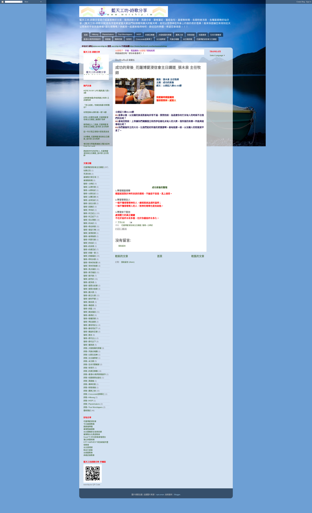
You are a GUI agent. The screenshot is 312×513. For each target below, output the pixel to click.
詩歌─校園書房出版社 (92, 378)
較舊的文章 (197, 256)
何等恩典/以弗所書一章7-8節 (95, 112)
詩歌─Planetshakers (91, 404)
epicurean (160, 494)
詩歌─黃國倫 (88, 381)
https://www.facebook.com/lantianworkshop (148, 46)
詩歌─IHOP (88, 401)
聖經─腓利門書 (89, 299)
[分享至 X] (121, 229)
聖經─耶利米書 (89, 259)
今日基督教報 (88, 424)
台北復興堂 (161, 39)
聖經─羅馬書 (88, 345)
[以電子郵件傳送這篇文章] (116, 229)
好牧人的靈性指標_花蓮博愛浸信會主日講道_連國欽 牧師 (95, 118)
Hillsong (95, 34)
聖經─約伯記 (88, 243)
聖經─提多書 (88, 282)
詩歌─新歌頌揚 (89, 387)
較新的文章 (121, 256)
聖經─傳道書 (88, 305)
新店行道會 (88, 450)
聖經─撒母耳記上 (90, 325)
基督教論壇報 (88, 429)
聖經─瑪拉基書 (89, 322)
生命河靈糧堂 (215, 35)
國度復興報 (88, 426)
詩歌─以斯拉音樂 (90, 355)
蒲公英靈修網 (88, 440)
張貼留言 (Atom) (127, 262)
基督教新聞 (88, 180)
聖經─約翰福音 (89, 256)
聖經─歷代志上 (89, 338)
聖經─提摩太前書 (90, 286)
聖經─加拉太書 (89, 203)
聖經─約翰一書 (89, 253)
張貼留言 (122, 246)
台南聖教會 (88, 453)
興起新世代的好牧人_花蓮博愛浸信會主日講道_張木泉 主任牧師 (96, 153)
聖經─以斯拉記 (89, 193)
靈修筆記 (87, 410)
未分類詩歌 (187, 39)
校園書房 (202, 35)
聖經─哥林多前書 (90, 262)
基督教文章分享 (89, 177)
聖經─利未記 (88, 223)
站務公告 (87, 170)
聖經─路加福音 (89, 312)
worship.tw (116, 46)
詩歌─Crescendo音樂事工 (94, 394)
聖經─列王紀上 (89, 213)
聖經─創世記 (88, 279)
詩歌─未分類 (88, 361)
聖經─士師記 (147, 225)
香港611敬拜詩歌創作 (92, 39)
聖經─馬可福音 (89, 272)
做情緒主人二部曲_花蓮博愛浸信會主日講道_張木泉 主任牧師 (96, 125)
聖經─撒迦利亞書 (90, 332)
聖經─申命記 (88, 210)
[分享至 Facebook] (123, 229)
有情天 (129, 39)
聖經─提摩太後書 (90, 289)
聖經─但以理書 (89, 220)
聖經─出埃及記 (89, 200)
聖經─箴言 (87, 335)
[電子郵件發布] (130, 222)
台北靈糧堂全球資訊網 (92, 432)
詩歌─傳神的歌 (89, 384)
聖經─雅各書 (88, 302)
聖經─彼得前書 (89, 233)
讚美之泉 (179, 35)
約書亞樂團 (149, 35)
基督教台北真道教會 (91, 434)
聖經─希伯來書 (89, 226)
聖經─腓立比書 (89, 295)
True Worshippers (125, 34)
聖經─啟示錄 (88, 276)
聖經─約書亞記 (89, 249)
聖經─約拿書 (88, 246)
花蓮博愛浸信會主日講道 (206, 39)
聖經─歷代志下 (89, 341)
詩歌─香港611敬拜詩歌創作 (94, 374)
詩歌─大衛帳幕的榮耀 (92, 348)
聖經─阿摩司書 (89, 240)
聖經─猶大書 (88, 292)
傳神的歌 (118, 39)
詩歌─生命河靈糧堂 (91, 364)
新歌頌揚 (191, 35)
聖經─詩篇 (87, 309)
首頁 (86, 35)
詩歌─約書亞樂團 (90, 371)
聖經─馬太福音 (89, 269)
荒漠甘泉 (87, 174)
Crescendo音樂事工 (144, 39)
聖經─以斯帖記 (89, 190)
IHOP (138, 34)
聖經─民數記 (88, 207)
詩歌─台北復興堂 (90, 358)
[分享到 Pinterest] (125, 229)
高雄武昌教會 (88, 455)
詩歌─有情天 (88, 368)
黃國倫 (108, 39)
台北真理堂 (88, 447)
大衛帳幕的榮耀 (165, 35)
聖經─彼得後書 (89, 236)
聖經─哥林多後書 (90, 266)
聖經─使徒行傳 (89, 230)
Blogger (177, 494)
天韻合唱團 (174, 39)
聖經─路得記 (88, 315)
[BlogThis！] (118, 229)
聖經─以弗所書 (89, 187)
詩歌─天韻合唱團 (90, 351)
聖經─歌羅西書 (89, 318)
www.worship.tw (100, 46)
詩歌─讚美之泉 (89, 391)
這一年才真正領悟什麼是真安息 (96, 132)
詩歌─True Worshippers (93, 407)
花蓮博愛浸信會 (89, 421)
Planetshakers (108, 34)
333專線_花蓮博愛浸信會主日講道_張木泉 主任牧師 (96, 138)
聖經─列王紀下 (89, 217)
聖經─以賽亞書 (89, 197)
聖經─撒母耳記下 (90, 328)
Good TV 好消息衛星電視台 (94, 437)
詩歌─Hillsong (89, 397)
